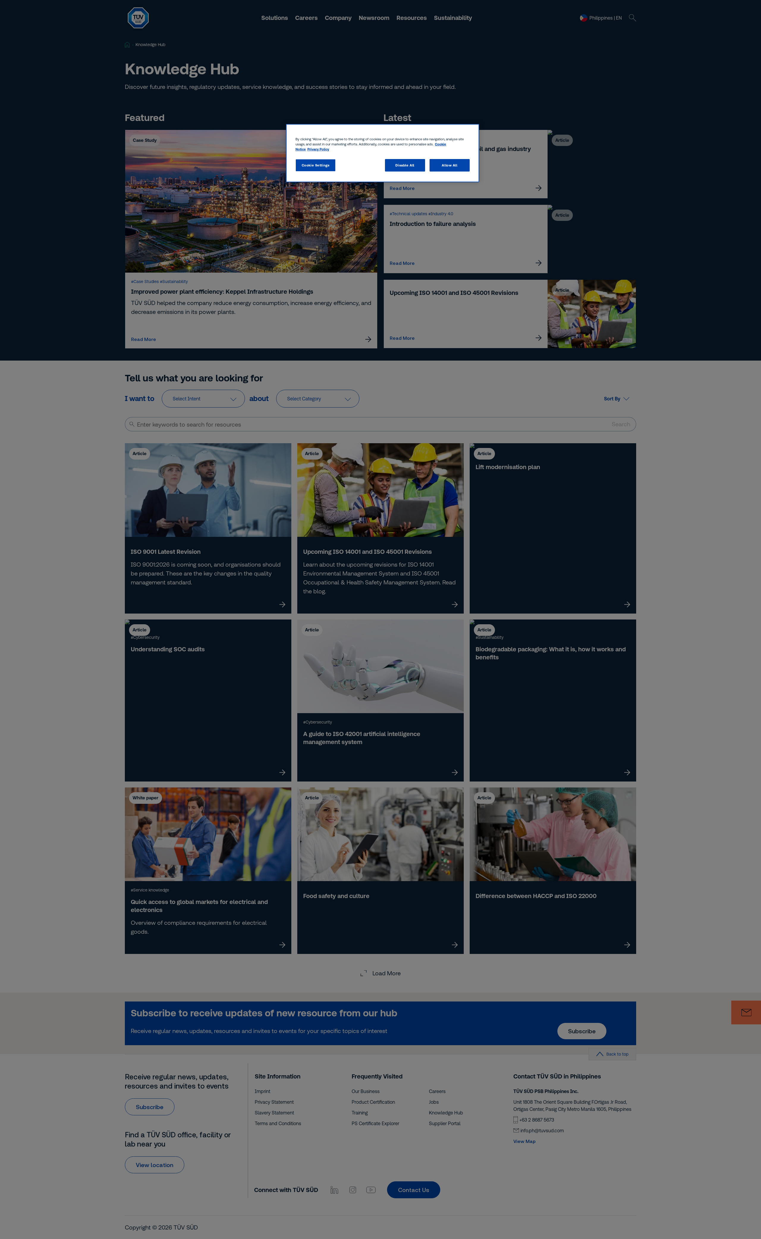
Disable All (404, 165)
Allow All (449, 165)
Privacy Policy (318, 149)
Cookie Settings (316, 165)
